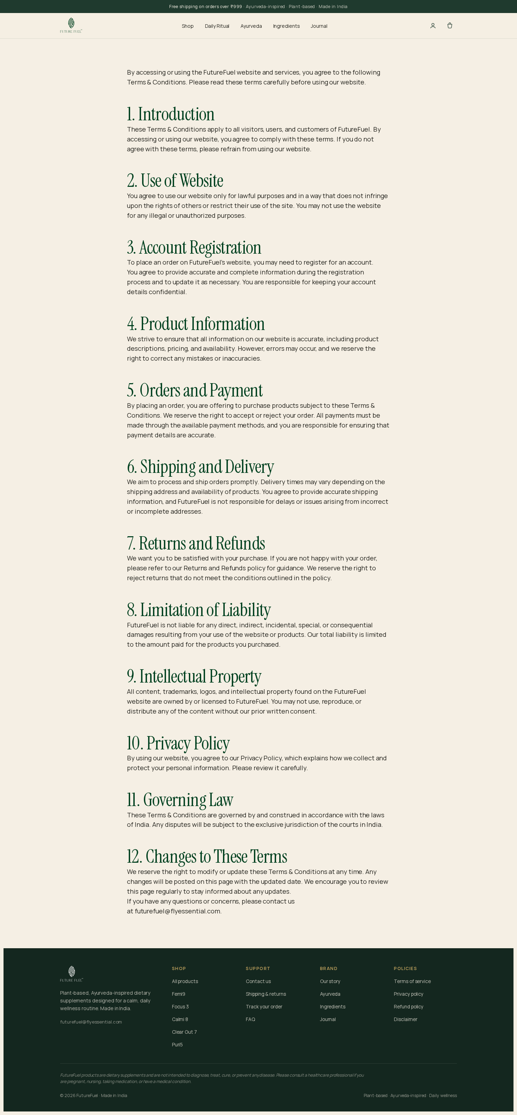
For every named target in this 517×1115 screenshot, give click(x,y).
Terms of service (412, 981)
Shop (188, 26)
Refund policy (408, 1006)
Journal (319, 26)
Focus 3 (180, 1006)
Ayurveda (251, 26)
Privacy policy (408, 994)
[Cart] (450, 26)
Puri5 (177, 1044)
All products (185, 981)
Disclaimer (405, 1019)
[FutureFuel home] (71, 26)
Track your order (264, 1006)
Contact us (258, 981)
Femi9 (179, 994)
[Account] (433, 26)
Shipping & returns (266, 994)
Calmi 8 (180, 1019)
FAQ (250, 1019)
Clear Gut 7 (184, 1032)
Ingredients (286, 26)
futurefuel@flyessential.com (177, 911)
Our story (330, 981)
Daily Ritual (217, 26)
